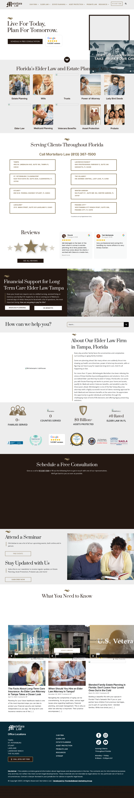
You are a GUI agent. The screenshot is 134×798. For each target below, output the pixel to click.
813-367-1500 (44, 471)
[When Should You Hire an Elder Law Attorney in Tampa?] (67, 673)
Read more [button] (90, 255)
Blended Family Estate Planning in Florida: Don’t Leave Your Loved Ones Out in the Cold (107, 687)
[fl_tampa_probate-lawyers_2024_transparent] (35, 435)
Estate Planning (63, 742)
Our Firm (60, 735)
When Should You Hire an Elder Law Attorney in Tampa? (65, 690)
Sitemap (59, 756)
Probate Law (62, 749)
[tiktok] (98, 742)
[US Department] (97, 438)
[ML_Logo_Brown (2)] (14, 1)
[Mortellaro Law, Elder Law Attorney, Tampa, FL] (15, 445)
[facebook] (98, 735)
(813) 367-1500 (83, 154)
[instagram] (105, 735)
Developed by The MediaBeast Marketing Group (72, 781)
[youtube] (105, 742)
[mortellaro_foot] (16, 725)
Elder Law (60, 739)
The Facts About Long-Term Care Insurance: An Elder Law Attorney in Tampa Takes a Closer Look (26, 691)
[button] (54, 41)
